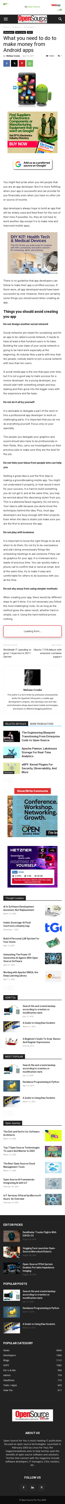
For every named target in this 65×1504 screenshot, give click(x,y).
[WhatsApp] (29, 63)
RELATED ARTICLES (15, 724)
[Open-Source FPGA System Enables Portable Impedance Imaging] (11, 1268)
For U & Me (20, 32)
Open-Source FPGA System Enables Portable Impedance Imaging (38, 1267)
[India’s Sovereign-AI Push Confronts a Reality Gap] (53, 926)
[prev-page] (5, 781)
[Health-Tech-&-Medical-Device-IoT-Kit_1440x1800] (33, 276)
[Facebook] (6, 63)
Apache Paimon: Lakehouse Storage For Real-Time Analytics (39, 752)
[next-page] (11, 781)
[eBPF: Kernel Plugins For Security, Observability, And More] (11, 768)
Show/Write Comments (32, 791)
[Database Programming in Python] (11, 1086)
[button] (5, 19)
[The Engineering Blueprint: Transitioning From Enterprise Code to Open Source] (11, 736)
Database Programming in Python (41, 1082)
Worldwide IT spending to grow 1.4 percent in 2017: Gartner (17, 653)
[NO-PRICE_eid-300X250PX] (33, 152)
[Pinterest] (22, 63)
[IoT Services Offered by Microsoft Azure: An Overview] (53, 1199)
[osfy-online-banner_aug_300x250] (33, 886)
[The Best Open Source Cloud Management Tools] (53, 1167)
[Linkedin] (32, 1487)
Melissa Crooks (13, 56)
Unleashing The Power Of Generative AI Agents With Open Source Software (20, 958)
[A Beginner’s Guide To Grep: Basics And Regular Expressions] (11, 1041)
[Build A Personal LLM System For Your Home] (53, 942)
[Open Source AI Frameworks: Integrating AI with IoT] (53, 1183)
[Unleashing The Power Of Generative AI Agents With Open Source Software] (53, 958)
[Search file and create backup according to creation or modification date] (11, 1010)
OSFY (30, 32)
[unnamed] (32, 11)
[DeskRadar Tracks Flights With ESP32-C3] (11, 1236)
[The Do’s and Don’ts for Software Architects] (53, 1135)
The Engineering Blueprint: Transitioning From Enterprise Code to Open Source (41, 736)
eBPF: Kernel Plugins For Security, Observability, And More (39, 768)
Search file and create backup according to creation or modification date (39, 1009)
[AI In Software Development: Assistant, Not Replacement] (53, 910)
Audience (16, 27)
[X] (14, 63)
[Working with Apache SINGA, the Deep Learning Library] (53, 976)
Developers (29, 27)
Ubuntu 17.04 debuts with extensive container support (48, 653)
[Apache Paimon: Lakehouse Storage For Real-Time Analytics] (11, 752)
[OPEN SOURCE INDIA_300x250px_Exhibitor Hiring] (33, 836)
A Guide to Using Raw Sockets (39, 1023)
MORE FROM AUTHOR (41, 724)
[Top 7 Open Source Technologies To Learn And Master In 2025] (53, 1151)
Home (6, 27)
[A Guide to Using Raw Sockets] (11, 1026)
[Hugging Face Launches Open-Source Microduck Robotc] (11, 1252)
